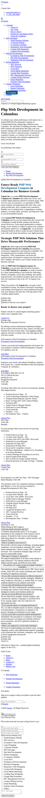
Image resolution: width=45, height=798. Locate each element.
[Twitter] (2, 19)
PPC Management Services (21, 75)
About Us (14, 27)
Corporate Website (18, 43)
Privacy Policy (16, 32)
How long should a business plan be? (15, 529)
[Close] (2, 726)
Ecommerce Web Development (22, 56)
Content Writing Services (20, 77)
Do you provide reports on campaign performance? (19, 605)
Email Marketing (17, 80)
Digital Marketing (12, 62)
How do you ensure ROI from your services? (17, 594)
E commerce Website (19, 45)
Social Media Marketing (20, 71)
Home (8, 171)
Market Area (10, 666)
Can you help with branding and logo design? (17, 585)
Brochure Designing (18, 90)
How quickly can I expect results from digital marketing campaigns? (22, 566)
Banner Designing (17, 88)
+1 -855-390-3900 (13, 15)
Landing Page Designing (20, 51)
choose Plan (5, 418)
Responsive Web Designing (21, 47)
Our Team (14, 30)
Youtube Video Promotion (20, 82)
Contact (9, 95)
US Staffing (11, 93)
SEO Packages (16, 66)
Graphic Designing (13, 84)
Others (6, 788)
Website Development (14, 53)
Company (9, 25)
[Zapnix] (4, 2)
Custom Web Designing (20, 49)
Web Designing (12, 38)
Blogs (8, 660)
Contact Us (5, 318)
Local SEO (15, 69)
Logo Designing (17, 86)
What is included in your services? (14, 543)
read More (5, 354)
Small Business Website (20, 40)
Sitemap (9, 664)
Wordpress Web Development (22, 60)
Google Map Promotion (20, 73)
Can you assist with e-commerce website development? (21, 614)
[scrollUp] (2, 712)
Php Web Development (19, 58)
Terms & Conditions (18, 36)
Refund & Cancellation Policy (22, 34)
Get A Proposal (9, 715)
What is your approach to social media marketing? (19, 626)
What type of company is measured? (14, 556)
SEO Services (16, 64)
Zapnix (9, 708)
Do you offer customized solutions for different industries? (22, 576)
